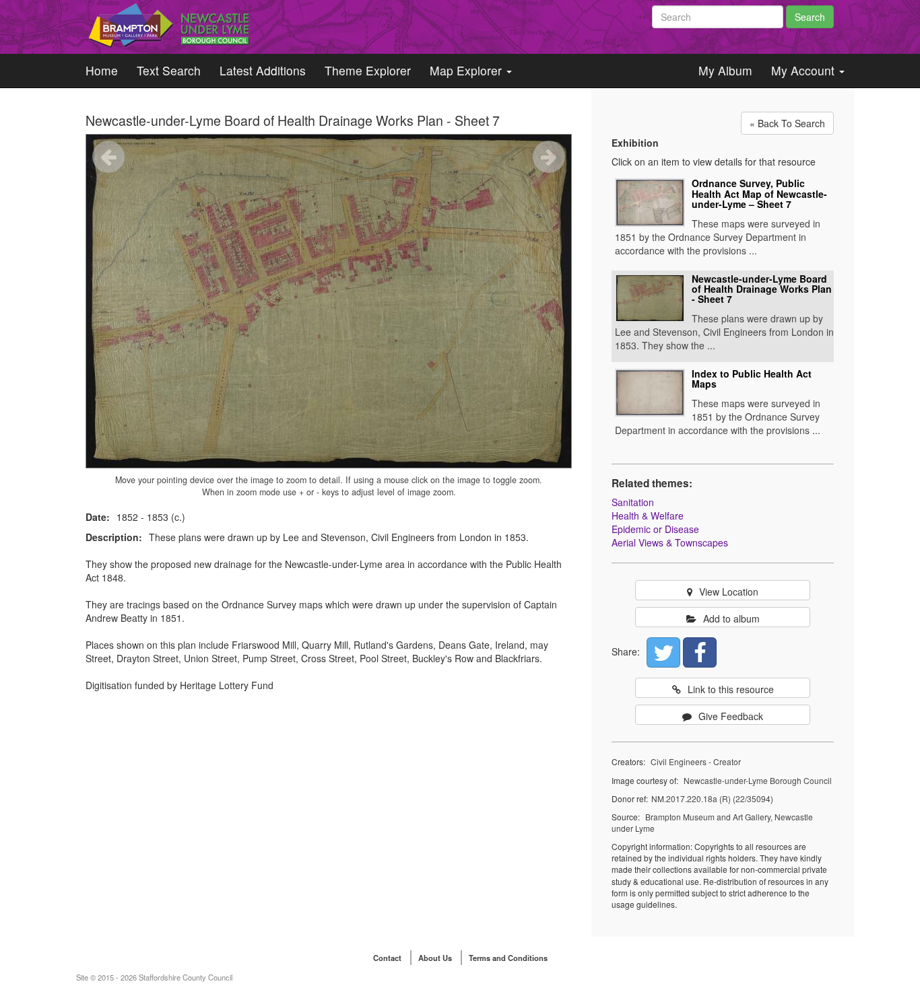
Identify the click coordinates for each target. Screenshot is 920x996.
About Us (435, 957)
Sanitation (633, 502)
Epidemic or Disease (655, 529)
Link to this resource (731, 689)
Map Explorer (467, 70)
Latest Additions (263, 70)
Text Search (169, 70)
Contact (387, 957)
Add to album (731, 618)
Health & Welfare (648, 515)
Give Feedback (730, 716)
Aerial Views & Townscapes (670, 542)
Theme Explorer (368, 70)
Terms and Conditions (508, 957)
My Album (725, 70)
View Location (728, 591)
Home (102, 70)
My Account (804, 70)
